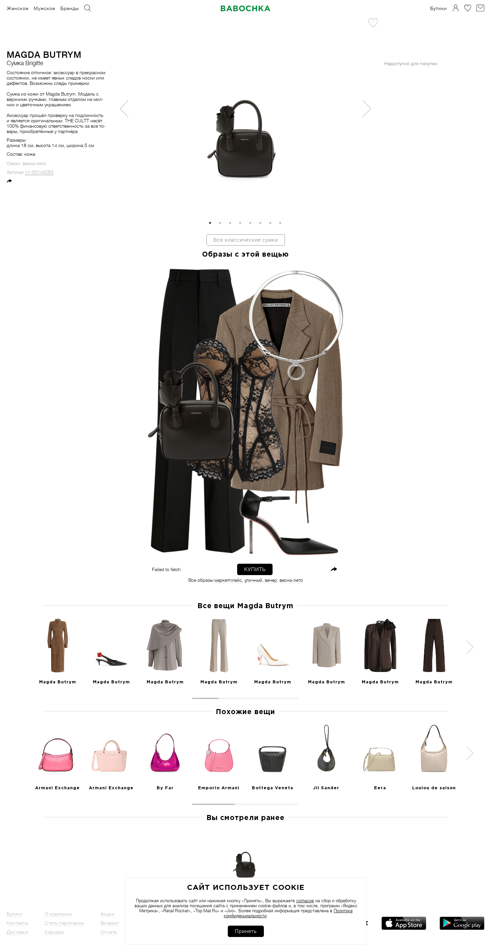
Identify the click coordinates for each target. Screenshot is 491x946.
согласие (305, 900)
